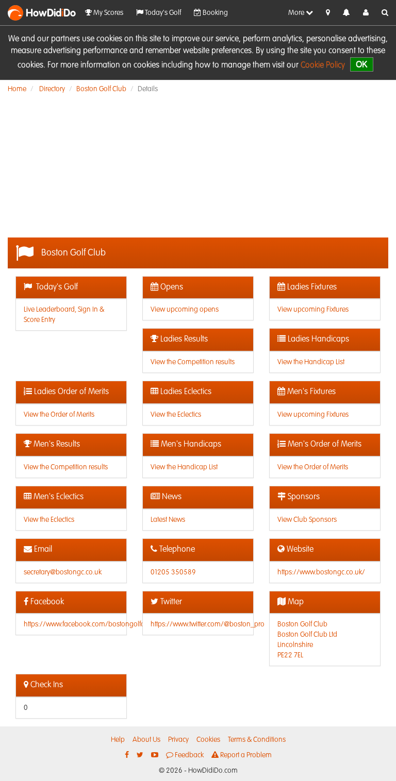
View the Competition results (193, 362)
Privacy (178, 739)
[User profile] (366, 13)
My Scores (107, 12)
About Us (146, 739)
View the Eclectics (176, 414)
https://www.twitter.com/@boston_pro (208, 624)
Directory (52, 89)
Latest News (168, 519)
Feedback (188, 755)
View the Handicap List (310, 362)
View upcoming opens (185, 309)
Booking (214, 12)
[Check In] (328, 13)
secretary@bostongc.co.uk (63, 572)
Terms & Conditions (257, 739)
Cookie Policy (323, 65)
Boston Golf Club (101, 89)
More (297, 12)
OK (362, 64)
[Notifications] (346, 13)
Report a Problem (245, 755)
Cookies (208, 739)
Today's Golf (162, 12)
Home (17, 89)
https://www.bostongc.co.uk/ (321, 572)
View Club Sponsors (307, 519)
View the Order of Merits (59, 414)
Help (118, 739)
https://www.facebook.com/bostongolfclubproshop (101, 624)
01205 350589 (173, 572)
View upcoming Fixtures (313, 309)
